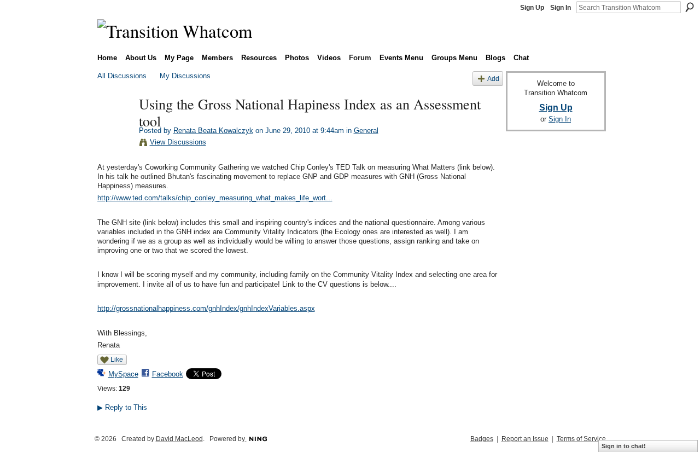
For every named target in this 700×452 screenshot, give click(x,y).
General (366, 130)
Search (689, 7)
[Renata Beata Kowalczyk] (114, 126)
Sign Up (532, 7)
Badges (481, 439)
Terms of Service (581, 439)
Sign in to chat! (624, 446)
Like (116, 359)
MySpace (123, 374)
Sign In (560, 7)
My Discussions (185, 76)
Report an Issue (525, 439)
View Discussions (178, 142)
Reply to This (122, 407)
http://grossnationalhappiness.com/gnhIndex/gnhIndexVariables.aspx (206, 308)
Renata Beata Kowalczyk (213, 130)
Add (493, 78)
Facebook (167, 374)
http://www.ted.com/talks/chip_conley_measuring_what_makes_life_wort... (214, 198)
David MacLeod (179, 439)
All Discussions (122, 76)
